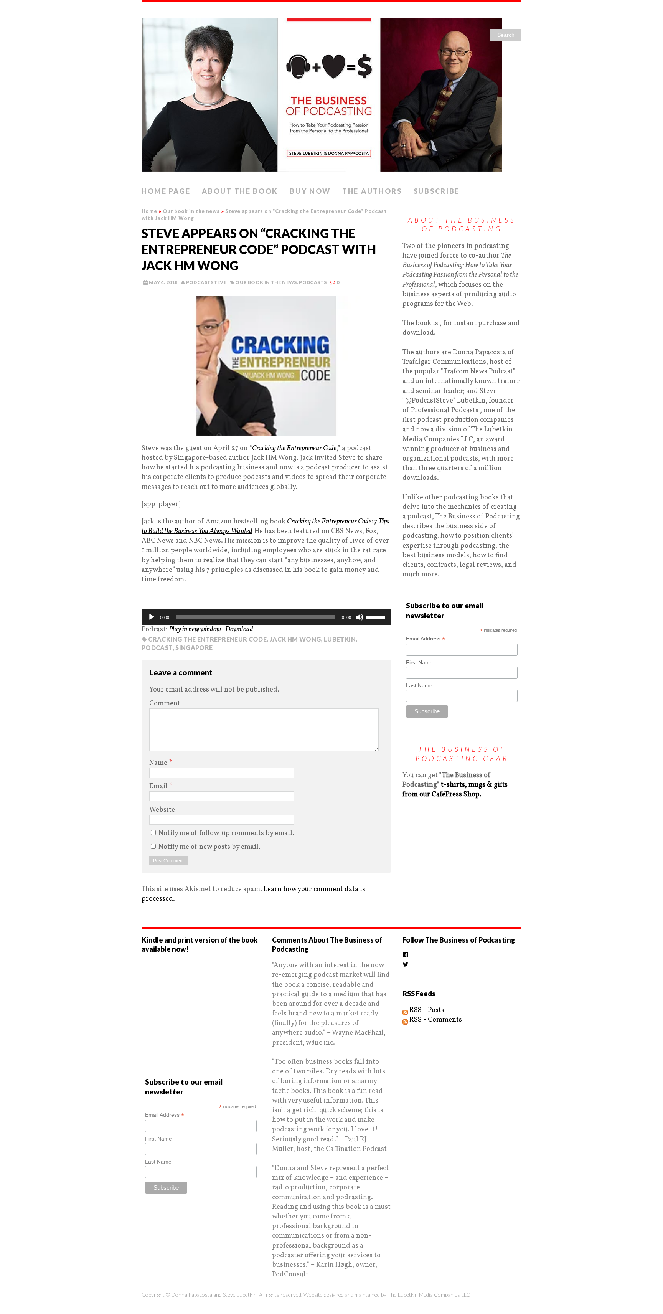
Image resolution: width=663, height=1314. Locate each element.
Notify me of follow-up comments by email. (226, 833)
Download (239, 629)
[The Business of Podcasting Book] (331, 92)
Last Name (419, 685)
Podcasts (313, 282)
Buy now (310, 191)
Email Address (425, 638)
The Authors (372, 191)
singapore (194, 647)
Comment (164, 703)
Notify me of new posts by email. (209, 847)
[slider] (376, 616)
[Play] (151, 617)
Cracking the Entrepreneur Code (294, 448)
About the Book (240, 191)
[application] (266, 617)
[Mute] (359, 617)
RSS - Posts (426, 1010)
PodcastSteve (206, 282)
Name (159, 763)
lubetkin (340, 639)
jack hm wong (295, 639)
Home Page (166, 191)
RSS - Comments (435, 1020)
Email (159, 786)
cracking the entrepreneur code (207, 639)
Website (162, 810)
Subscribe (437, 191)
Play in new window (195, 629)
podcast (157, 647)
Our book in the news (266, 282)
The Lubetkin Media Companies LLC (429, 1294)
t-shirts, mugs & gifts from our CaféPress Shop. (455, 789)
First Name (419, 662)
